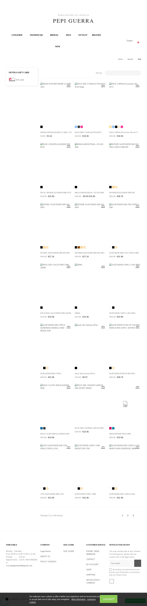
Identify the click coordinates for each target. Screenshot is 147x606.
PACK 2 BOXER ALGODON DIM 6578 (55, 193)
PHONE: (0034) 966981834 (92, 552)
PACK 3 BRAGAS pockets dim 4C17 (123, 132)
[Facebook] (112, 581)
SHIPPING (90, 575)
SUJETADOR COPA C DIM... (86, 494)
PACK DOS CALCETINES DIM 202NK (55, 313)
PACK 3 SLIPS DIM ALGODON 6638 (54, 434)
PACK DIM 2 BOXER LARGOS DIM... (90, 428)
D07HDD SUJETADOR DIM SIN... (122, 193)
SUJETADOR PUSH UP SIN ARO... (122, 373)
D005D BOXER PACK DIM (120, 434)
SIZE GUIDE (68, 551)
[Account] (118, 40)
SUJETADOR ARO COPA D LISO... (122, 494)
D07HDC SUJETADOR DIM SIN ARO (55, 253)
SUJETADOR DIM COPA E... (51, 373)
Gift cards (20, 80)
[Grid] (42, 73)
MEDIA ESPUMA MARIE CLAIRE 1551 (56, 132)
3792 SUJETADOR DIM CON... (52, 494)
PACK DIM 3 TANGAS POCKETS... (88, 132)
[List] (46, 73)
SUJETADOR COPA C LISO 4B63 (122, 313)
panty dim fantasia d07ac (85, 373)
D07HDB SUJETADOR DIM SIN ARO (89, 253)
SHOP (89, 570)
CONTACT (90, 559)
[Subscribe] (137, 563)
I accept (109, 599)
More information (78, 599)
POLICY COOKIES (48, 562)
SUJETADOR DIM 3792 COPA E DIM (124, 253)
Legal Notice (45, 551)
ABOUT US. (45, 556)
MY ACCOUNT (92, 564)
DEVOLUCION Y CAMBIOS (93, 581)
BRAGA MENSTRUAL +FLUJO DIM (89, 193)
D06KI (77, 313)
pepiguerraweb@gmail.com (21, 566)
